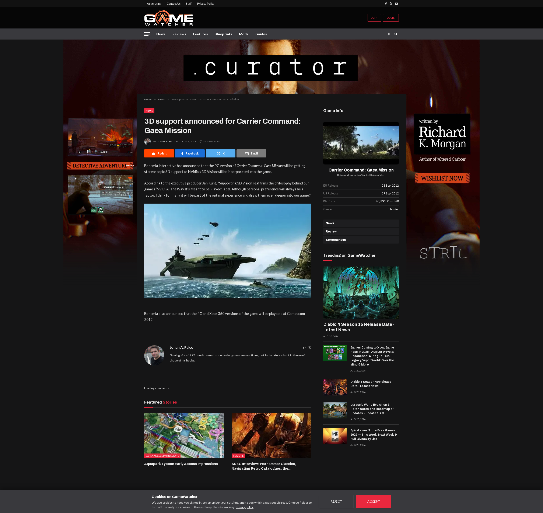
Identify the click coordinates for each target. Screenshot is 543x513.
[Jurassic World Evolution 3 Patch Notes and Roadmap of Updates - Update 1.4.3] (335, 410)
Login (391, 17)
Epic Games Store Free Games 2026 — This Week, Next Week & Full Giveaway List (373, 435)
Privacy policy (244, 507)
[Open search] (397, 34)
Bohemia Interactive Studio (352, 175)
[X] (130, 197)
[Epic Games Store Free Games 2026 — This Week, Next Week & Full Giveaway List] (335, 436)
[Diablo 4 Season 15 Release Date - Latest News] (361, 292)
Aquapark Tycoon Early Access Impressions (181, 464)
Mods (244, 34)
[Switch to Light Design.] (388, 34)
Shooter (394, 209)
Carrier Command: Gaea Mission (361, 170)
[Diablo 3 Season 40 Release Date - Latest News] (335, 387)
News (161, 34)
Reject (336, 501)
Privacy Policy (205, 3)
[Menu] (147, 34)
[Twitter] (309, 347)
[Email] (130, 206)
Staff (189, 3)
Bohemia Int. (377, 175)
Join (374, 17)
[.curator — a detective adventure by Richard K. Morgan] (271, 67)
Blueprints (223, 34)
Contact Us (174, 3)
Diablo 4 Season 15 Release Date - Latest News (359, 327)
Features (200, 34)
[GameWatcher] (168, 18)
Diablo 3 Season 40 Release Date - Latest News (371, 384)
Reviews (179, 34)
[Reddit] (130, 178)
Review (331, 231)
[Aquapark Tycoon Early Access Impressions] (184, 435)
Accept (373, 501)
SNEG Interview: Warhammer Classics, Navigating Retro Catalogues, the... (264, 466)
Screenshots (336, 239)
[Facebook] (130, 187)
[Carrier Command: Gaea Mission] (361, 143)
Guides (261, 34)
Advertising (154, 3)
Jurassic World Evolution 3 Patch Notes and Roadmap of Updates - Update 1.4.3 (371, 409)
